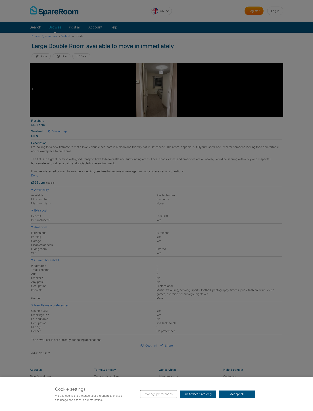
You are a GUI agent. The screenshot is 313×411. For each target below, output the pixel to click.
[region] (156, 394)
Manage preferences (159, 394)
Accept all (237, 394)
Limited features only (198, 394)
